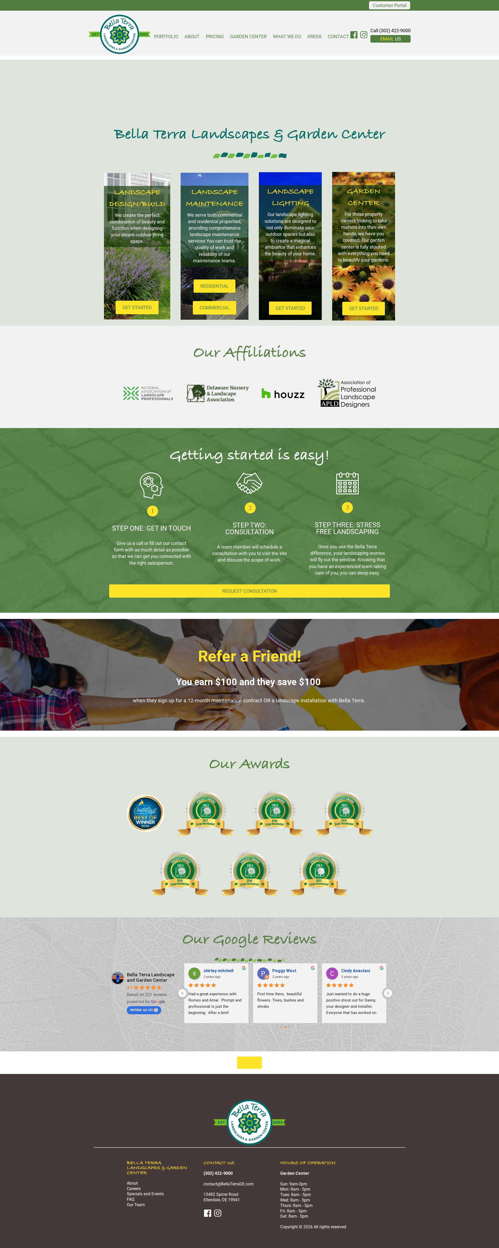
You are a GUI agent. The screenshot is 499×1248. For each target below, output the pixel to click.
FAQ (130, 1199)
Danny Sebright (287, 970)
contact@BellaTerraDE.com (228, 1184)
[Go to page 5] (293, 1026)
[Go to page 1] (277, 1026)
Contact (338, 36)
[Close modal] (249, 1063)
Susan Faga (352, 970)
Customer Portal (389, 5)
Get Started (137, 307)
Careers (134, 1188)
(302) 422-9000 (218, 1173)
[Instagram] (365, 35)
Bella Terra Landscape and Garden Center (151, 977)
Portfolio (166, 36)
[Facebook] (354, 35)
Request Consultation (249, 591)
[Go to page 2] (281, 1027)
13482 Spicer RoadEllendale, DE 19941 (221, 1197)
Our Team (136, 1204)
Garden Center (248, 36)
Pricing (215, 36)
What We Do (287, 36)
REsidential (214, 286)
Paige (209, 970)
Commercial (215, 307)
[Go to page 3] (285, 1027)
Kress (314, 36)
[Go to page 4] (289, 1027)
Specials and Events (145, 1193)
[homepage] (249, 1144)
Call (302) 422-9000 (390, 30)
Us (390, 39)
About (192, 36)
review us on (141, 1009)
